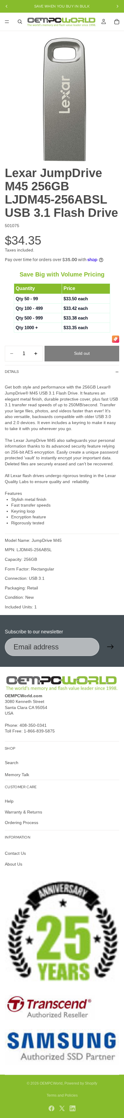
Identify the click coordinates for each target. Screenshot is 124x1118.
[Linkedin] (72, 1108)
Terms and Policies (62, 1095)
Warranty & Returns (23, 812)
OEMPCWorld (51, 1083)
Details (12, 371)
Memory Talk (17, 774)
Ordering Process (21, 822)
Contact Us (15, 853)
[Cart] (116, 21)
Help (9, 801)
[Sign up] (110, 647)
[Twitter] (62, 1108)
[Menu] (7, 22)
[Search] (19, 21)
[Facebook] (51, 1108)
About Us (13, 864)
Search (11, 762)
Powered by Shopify (80, 1083)
